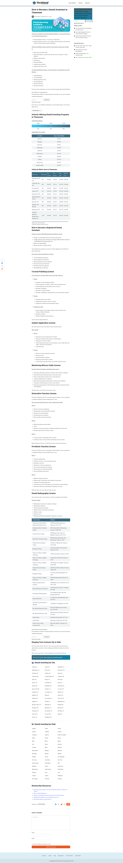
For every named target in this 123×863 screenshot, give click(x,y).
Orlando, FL (47, 701)
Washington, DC (48, 717)
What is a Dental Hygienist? (40, 793)
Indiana (59, 741)
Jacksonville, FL (61, 685)
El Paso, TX (34, 682)
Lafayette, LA (48, 689)
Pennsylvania (60, 766)
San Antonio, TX (48, 710)
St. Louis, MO (48, 714)
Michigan (47, 750)
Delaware (47, 734)
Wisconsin (47, 778)
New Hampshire (61, 756)
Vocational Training (61, 861)
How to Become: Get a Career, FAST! (84, 57)
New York (60, 760)
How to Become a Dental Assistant (53, 657)
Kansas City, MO (35, 689)
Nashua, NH (60, 695)
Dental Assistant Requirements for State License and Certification (49, 795)
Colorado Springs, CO (49, 676)
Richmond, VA (48, 707)
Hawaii (59, 738)
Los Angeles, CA (48, 692)
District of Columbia (62, 734)
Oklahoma (34, 766)
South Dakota (60, 769)
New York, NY (61, 698)
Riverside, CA (60, 707)
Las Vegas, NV (61, 689)
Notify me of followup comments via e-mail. (42, 844)
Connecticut (34, 734)
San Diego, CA (61, 710)
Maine (46, 747)
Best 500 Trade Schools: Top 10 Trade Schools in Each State (83, 46)
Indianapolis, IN (48, 685)
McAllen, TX (60, 692)
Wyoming (60, 778)
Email (33, 838)
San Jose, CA (35, 714)
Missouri (46, 753)
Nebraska (34, 756)
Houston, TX (34, 685)
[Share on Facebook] (56, 804)
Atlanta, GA (34, 667)
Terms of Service (69, 855)
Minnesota (60, 750)
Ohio (59, 763)
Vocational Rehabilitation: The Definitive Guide (82, 54)
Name (33, 832)
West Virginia (35, 778)
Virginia (46, 775)
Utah (59, 772)
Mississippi (34, 753)
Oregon (46, 766)
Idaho (33, 741)
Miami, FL (47, 695)
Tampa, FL (60, 714)
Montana (59, 753)
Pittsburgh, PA (48, 704)
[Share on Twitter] (58, 804)
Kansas (46, 744)
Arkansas (34, 731)
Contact (50, 855)
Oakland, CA (35, 701)
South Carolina (48, 769)
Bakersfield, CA (61, 667)
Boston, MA (47, 670)
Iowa (33, 744)
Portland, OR (60, 704)
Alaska (46, 728)
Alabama (34, 728)
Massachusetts (35, 750)
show (40, 110)
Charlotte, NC (48, 673)
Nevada (46, 756)
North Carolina (35, 763)
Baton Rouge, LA (35, 670)
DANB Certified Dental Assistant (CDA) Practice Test (46, 797)
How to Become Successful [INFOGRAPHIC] (81, 50)
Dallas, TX (34, 679)
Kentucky (60, 744)
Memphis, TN (35, 695)
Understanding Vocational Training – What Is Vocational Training (83, 36)
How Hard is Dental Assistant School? (42, 799)
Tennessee (34, 772)
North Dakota (47, 763)
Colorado (59, 731)
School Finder (78, 855)
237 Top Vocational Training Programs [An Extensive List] (84, 29)
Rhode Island (34, 769)
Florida (33, 738)
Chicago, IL (60, 673)
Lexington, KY (35, 692)
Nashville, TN (35, 698)
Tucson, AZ (34, 717)
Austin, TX (47, 667)
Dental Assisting (42, 804)
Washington (60, 775)
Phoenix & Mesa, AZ (36, 704)
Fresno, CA (60, 682)
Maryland (60, 747)
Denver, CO (47, 679)
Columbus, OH (61, 676)
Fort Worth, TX (48, 682)
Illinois (46, 741)
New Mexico (47, 760)
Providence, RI (35, 707)
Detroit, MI (60, 679)
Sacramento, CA (35, 710)
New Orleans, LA (48, 698)
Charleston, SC (35, 673)
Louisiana (34, 747)
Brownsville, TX (61, 670)
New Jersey (34, 760)
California (47, 731)
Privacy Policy (61, 855)
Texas (46, 772)
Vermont (34, 775)
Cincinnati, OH (35, 676)
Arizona (59, 728)
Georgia (46, 738)
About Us (44, 855)
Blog (55, 855)
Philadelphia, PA (61, 701)
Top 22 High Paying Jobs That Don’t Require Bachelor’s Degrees (83, 32)
